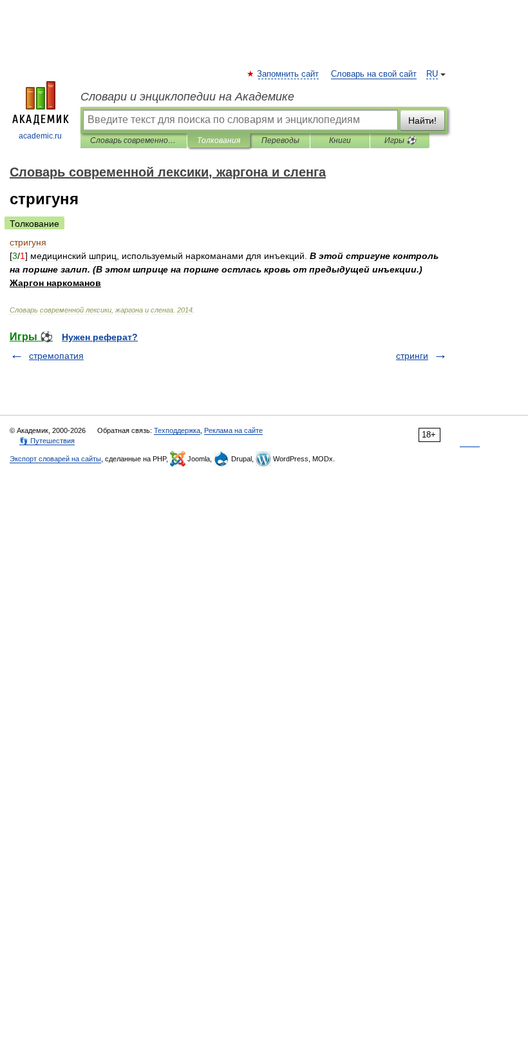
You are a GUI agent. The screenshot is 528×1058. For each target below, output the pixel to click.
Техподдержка (177, 430)
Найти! (422, 120)
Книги (340, 140)
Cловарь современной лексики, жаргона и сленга (133, 140)
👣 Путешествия (47, 441)
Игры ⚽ (400, 140)
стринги (412, 356)
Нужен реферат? (100, 337)
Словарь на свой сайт (374, 74)
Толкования (218, 140)
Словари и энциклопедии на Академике (187, 96)
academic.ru (40, 135)
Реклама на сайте (233, 430)
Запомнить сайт (288, 74)
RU (432, 74)
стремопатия (56, 356)
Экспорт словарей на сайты (55, 459)
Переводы (280, 140)
